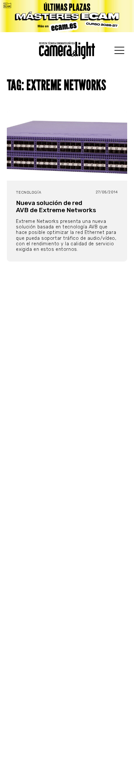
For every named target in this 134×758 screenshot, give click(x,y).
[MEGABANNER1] (67, 16)
